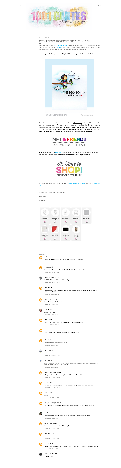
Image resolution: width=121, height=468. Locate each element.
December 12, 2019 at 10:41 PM (52, 418)
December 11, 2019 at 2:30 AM (52, 304)
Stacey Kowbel (49, 423)
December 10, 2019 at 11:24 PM (52, 282)
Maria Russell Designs (51, 372)
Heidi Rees (47, 330)
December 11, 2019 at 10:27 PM (52, 367)
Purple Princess (49, 454)
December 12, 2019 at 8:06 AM (52, 387)
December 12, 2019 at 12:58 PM (52, 397)
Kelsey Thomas (49, 299)
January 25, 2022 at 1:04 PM (51, 459)
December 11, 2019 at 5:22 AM (51, 324)
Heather (47, 309)
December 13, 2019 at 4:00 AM (52, 438)
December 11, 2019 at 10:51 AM (52, 335)
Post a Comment (44, 463)
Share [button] (21, 38)
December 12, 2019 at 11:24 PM (52, 428)
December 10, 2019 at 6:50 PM (52, 262)
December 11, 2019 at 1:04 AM (51, 294)
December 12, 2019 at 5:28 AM (52, 377)
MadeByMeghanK (50, 277)
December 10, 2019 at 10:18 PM (52, 272)
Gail (45, 257)
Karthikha (47, 360)
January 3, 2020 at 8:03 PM (51, 448)
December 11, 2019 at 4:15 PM (51, 345)
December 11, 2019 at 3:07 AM (52, 314)
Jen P (46, 413)
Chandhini (47, 340)
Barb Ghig (47, 443)
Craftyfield (47, 350)
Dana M (46, 382)
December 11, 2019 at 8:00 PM (52, 355)
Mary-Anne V (48, 433)
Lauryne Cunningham (51, 403)
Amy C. (46, 319)
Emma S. (47, 287)
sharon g (47, 267)
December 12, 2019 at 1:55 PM (51, 408)
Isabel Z (46, 392)
